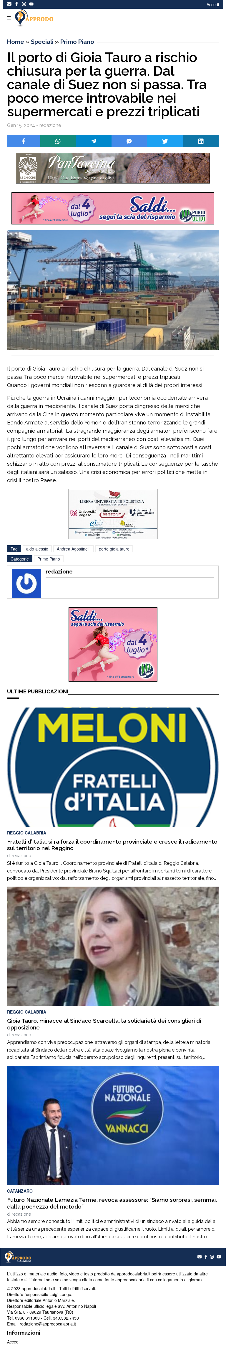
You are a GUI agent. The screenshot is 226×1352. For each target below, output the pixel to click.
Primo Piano (77, 41)
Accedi (213, 4)
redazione (21, 855)
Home (15, 41)
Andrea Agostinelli (73, 549)
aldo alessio (37, 549)
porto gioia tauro (114, 549)
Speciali (42, 41)
